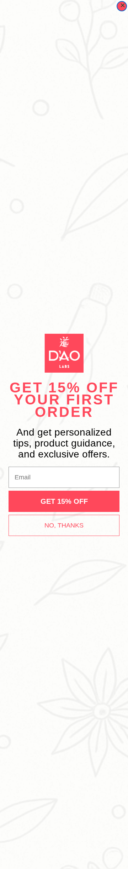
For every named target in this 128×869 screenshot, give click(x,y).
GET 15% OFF (64, 501)
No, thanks (64, 525)
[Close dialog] (122, 6)
